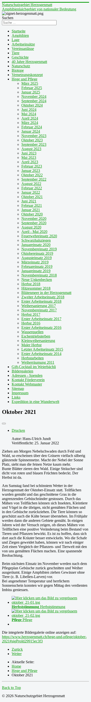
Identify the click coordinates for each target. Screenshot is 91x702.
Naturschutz (21, 66)
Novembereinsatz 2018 (39, 275)
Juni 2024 (28, 110)
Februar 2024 (31, 127)
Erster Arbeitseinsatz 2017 (41, 319)
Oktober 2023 (32, 140)
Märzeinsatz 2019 (35, 262)
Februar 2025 (31, 88)
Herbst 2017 (30, 314)
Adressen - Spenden (27, 375)
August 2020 (31, 227)
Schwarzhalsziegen (36, 240)
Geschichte (20, 57)
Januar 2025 (30, 92)
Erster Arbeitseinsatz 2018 (41, 301)
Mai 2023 (28, 157)
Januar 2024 (30, 131)
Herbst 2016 (30, 323)
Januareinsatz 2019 (35, 271)
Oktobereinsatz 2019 (37, 253)
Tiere (15, 53)
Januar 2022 (30, 192)
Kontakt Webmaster (27, 384)
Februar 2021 (31, 205)
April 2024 (29, 118)
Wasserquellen (32, 332)
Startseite (18, 31)
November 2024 (33, 96)
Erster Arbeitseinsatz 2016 (41, 327)
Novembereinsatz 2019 (39, 249)
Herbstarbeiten (32, 358)
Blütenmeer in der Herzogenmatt (46, 293)
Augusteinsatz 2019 (36, 258)
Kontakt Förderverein (28, 380)
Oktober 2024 (32, 105)
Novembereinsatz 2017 (39, 310)
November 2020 (33, 218)
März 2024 (29, 123)
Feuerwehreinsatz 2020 (39, 236)
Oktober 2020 (32, 214)
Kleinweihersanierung (38, 341)
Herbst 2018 (30, 284)
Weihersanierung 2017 (38, 306)
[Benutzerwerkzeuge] (4, 423)
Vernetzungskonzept (27, 75)
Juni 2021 (28, 201)
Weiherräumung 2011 (37, 362)
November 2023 (33, 136)
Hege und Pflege (24, 79)
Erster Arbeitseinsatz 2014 (41, 354)
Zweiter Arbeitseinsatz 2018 (42, 297)
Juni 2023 (28, 153)
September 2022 (33, 179)
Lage (15, 40)
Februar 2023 (31, 166)
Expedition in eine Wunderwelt (35, 402)
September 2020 (33, 223)
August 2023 (31, 149)
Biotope (18, 70)
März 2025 (29, 83)
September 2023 (33, 144)
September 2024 (33, 101)
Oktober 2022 (32, 175)
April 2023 (29, 162)
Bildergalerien (22, 371)
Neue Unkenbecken (36, 280)
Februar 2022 (31, 188)
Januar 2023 (30, 171)
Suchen (7, 18)
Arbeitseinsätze (23, 44)
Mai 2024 (28, 114)
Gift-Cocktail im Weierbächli (34, 367)
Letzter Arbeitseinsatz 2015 (42, 349)
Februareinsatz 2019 (36, 266)
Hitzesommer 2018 (35, 288)
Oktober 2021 (32, 197)
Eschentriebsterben (35, 336)
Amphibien (20, 35)
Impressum (20, 393)
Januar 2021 (30, 210)
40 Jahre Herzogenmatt (29, 62)
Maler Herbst (31, 345)
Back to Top (11, 688)
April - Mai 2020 (34, 232)
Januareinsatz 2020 (35, 245)
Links (16, 397)
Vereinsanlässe (23, 48)
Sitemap (18, 388)
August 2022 (31, 184)
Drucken (18, 430)
